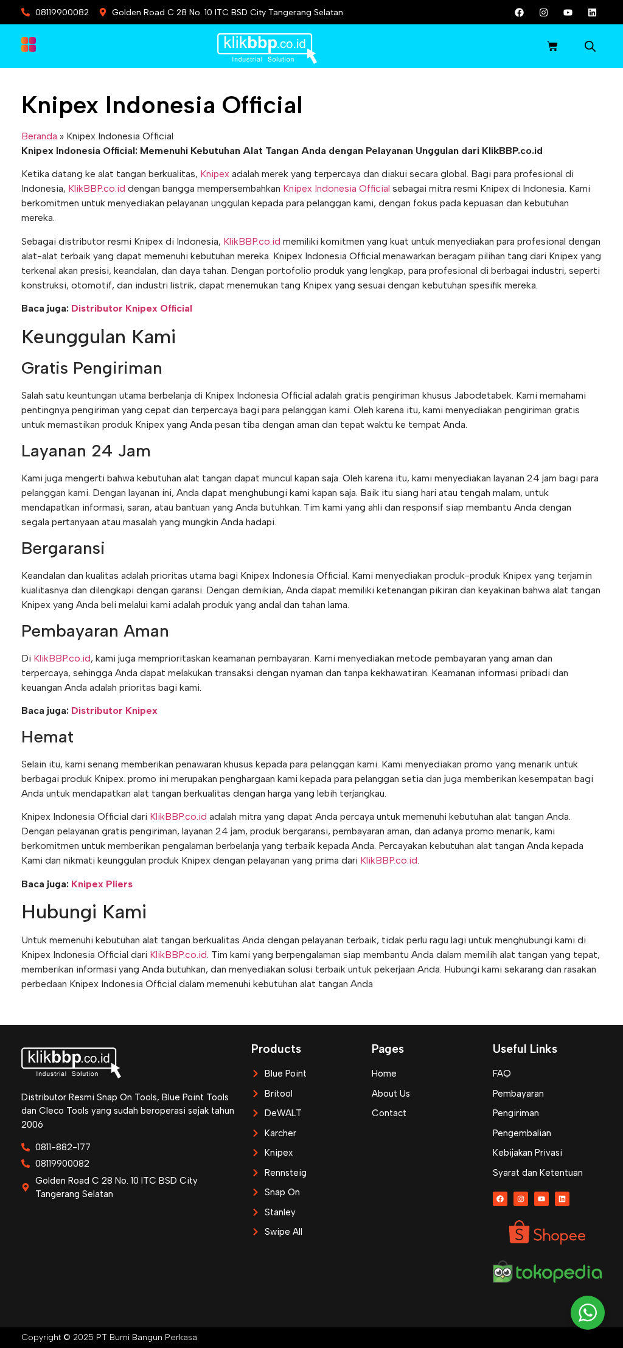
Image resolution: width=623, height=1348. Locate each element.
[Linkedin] (592, 12)
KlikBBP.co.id (96, 188)
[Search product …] (590, 48)
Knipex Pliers (102, 884)
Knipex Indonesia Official (336, 188)
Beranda (39, 136)
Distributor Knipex (114, 710)
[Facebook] (519, 12)
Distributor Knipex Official (131, 308)
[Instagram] (544, 12)
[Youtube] (568, 12)
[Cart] (552, 46)
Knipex (214, 174)
